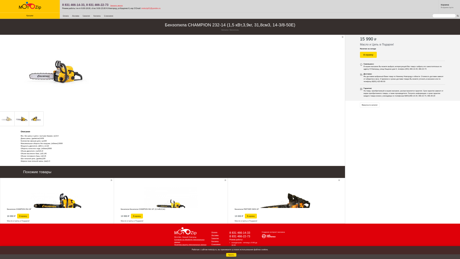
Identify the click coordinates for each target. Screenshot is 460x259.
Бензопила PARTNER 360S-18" (247, 209)
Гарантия (86, 16)
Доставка (75, 16)
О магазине (108, 16)
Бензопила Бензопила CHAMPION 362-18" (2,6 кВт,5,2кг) (143, 209)
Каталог (224, 30)
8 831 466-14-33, (73, 5)
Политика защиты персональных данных (190, 245)
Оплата (66, 16)
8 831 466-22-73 (97, 5)
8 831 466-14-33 (239, 232)
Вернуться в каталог (370, 105)
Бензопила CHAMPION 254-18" (19, 209)
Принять (231, 255)
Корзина (445, 5)
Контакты (97, 16)
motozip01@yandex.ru (151, 8)
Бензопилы (234, 30)
